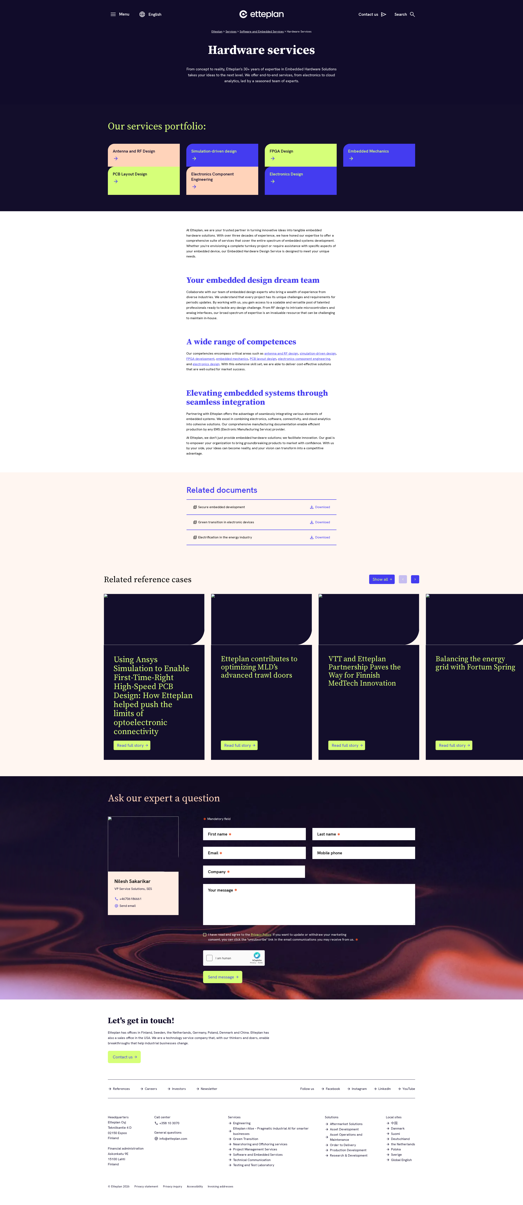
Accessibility (195, 1186)
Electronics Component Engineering (212, 176)
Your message (220, 890)
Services (231, 31)
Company (217, 871)
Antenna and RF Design (134, 151)
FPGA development (200, 359)
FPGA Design (281, 151)
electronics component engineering (304, 359)
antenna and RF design (281, 353)
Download (322, 507)
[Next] (415, 579)
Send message (221, 977)
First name (217, 834)
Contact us (123, 1057)
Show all (380, 579)
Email (213, 853)
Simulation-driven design (214, 151)
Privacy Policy (261, 934)
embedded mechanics (232, 359)
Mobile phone (329, 853)
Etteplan (216, 31)
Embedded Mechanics (368, 151)
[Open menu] (113, 14)
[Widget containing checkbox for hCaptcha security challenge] (234, 958)
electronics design (206, 364)
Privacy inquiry (172, 1186)
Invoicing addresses (220, 1186)
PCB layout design (263, 359)
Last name (326, 834)
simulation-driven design (318, 353)
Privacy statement (146, 1186)
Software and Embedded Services (262, 31)
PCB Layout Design (130, 174)
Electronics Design (286, 174)
